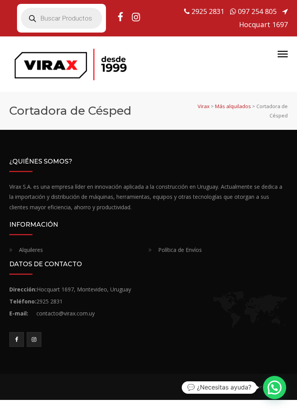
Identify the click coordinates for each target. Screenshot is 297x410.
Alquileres (31, 249)
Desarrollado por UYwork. (253, 386)
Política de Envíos (180, 249)
